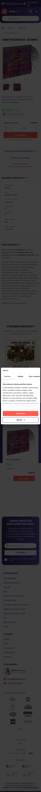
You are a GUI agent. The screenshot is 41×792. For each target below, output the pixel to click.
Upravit (19, 420)
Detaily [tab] (20, 376)
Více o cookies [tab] (34, 376)
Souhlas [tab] (7, 376)
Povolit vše (20, 413)
